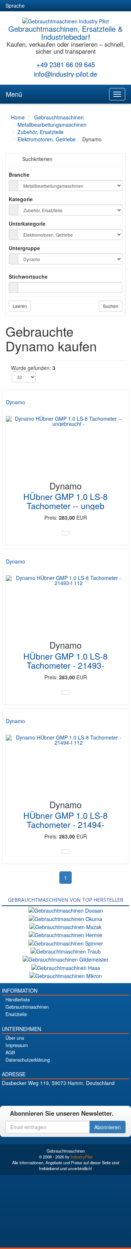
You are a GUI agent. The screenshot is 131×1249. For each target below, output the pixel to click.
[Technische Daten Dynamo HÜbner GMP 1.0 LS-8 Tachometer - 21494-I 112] (65, 851)
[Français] (87, 5)
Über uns (14, 1038)
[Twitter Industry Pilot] (53, 1095)
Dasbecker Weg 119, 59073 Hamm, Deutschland (58, 1082)
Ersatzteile (16, 1014)
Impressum (16, 1045)
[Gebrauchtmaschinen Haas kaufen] (65, 966)
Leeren (20, 306)
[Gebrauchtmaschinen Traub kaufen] (66, 950)
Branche (19, 174)
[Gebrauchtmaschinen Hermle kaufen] (65, 934)
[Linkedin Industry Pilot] (78, 1095)
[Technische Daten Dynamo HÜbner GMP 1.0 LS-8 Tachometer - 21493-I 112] (65, 692)
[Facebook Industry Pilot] (40, 1095)
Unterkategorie (27, 223)
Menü (14, 94)
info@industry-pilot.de (65, 74)
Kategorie (21, 199)
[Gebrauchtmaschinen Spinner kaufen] (65, 942)
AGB (10, 1052)
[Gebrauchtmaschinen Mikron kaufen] (65, 975)
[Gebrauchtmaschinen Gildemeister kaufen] (65, 958)
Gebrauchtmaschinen (27, 1007)
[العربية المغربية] (74, 5)
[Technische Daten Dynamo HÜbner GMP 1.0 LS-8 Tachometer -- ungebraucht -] (65, 533)
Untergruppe (24, 248)
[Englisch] (48, 5)
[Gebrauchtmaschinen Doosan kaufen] (65, 909)
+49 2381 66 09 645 (65, 64)
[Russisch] (61, 5)
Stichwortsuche (28, 276)
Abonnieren (107, 1127)
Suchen (110, 306)
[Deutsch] (35, 5)
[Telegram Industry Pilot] (65, 1095)
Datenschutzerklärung (27, 1060)
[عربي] (100, 5)
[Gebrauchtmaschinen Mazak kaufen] (65, 926)
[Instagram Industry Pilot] (91, 1095)
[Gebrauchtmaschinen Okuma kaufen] (65, 917)
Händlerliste (17, 999)
